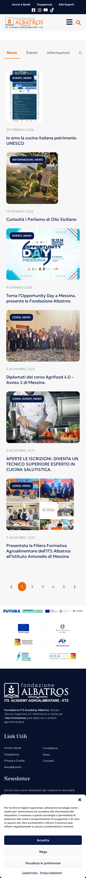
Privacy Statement (51, 872)
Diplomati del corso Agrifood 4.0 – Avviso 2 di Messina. (40, 379)
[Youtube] (45, 10)
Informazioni (22, 159)
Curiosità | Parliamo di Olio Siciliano (41, 219)
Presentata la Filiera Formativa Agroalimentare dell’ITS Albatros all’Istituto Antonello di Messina (38, 551)
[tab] (12, 53)
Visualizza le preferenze (43, 863)
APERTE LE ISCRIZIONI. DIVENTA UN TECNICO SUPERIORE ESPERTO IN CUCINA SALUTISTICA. (42, 464)
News (27, 78)
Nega (43, 852)
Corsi (16, 317)
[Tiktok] (52, 10)
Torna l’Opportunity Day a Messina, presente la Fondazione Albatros (41, 298)
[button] (80, 800)
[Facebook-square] (33, 10)
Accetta (43, 840)
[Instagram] (39, 10)
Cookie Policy (30, 872)
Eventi (17, 78)
